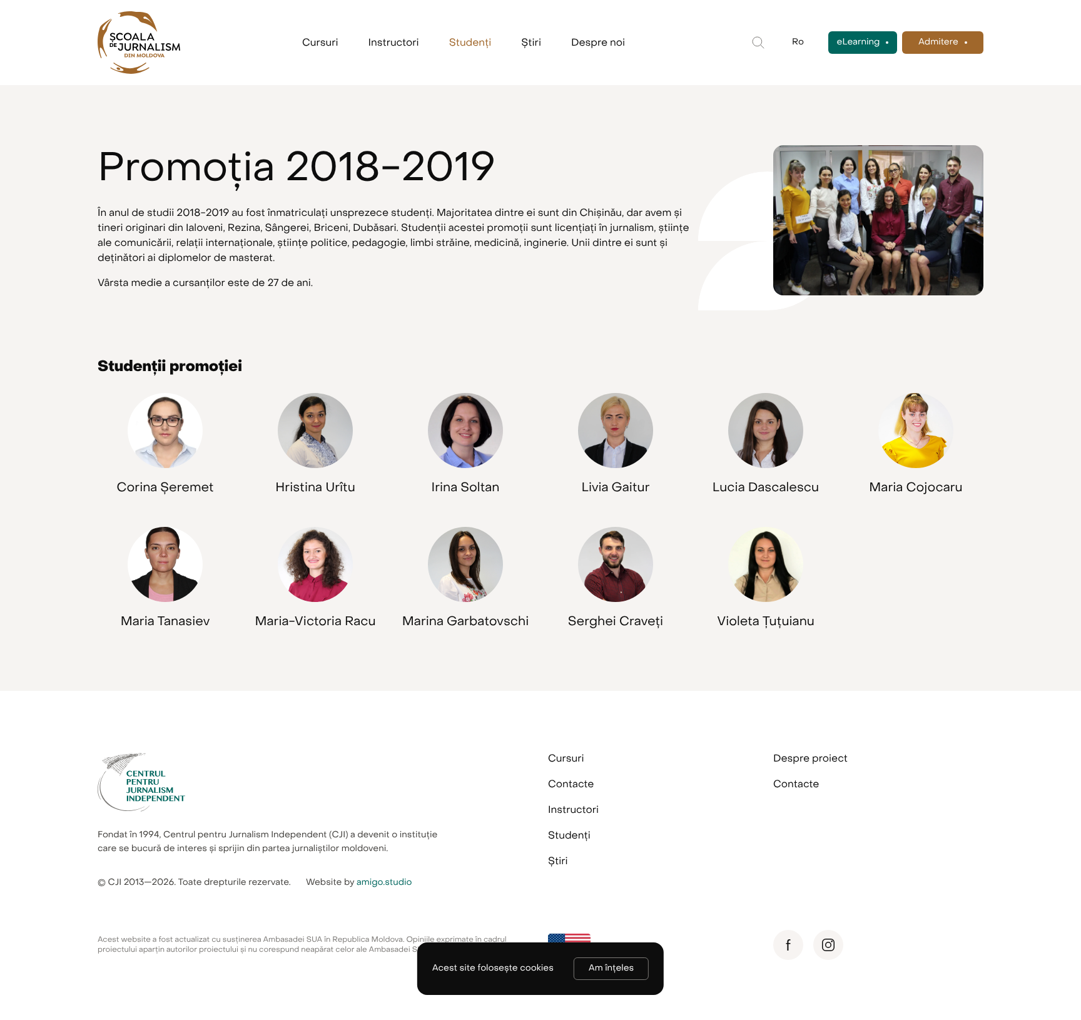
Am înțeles (611, 968)
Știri (531, 42)
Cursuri (320, 42)
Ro (798, 42)
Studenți (470, 42)
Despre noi (598, 42)
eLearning (858, 42)
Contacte (571, 784)
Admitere (938, 42)
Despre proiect (810, 758)
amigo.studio (384, 882)
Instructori (393, 42)
